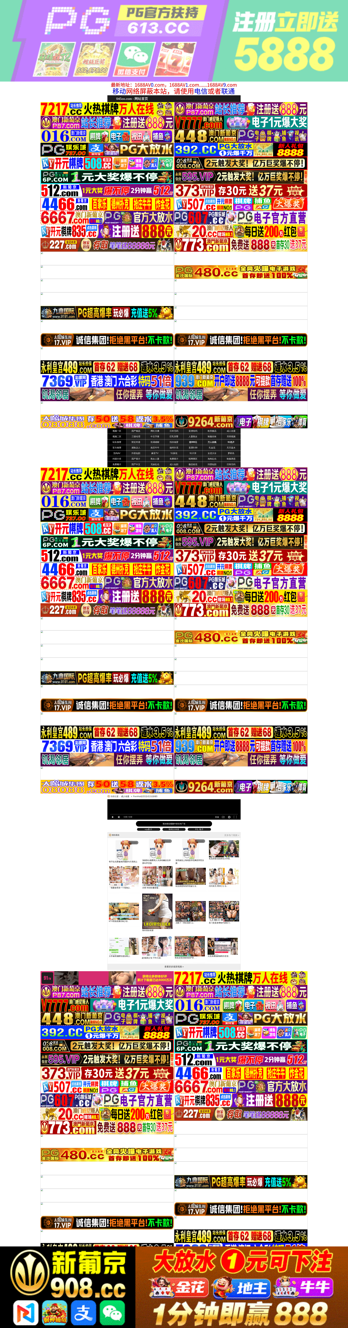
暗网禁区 (193, 459)
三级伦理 (136, 436)
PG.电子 (199, 829)
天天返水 (231, 448)
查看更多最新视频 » (174, 966)
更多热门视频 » (231, 835)
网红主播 (155, 431)
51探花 (174, 453)
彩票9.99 (193, 448)
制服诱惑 (231, 459)
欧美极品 (212, 431)
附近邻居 (136, 442)
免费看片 (117, 464)
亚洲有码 (193, 431)
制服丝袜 (212, 436)
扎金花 (212, 448)
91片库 (193, 453)
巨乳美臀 (174, 436)
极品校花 (193, 464)
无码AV (116, 453)
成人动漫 (231, 431)
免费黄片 (174, 459)
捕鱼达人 (136, 448)
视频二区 (117, 436)
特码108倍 (174, 829)
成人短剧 (174, 464)
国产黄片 (136, 459)
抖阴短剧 (212, 464)
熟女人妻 (155, 459)
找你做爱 (174, 442)
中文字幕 (155, 436)
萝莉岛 (231, 453)
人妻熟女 (193, 436)
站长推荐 (117, 442)
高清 (217, 817)
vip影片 (148, 829)
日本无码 (174, 431)
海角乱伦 (212, 459)
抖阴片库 (117, 459)
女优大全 (212, 453)
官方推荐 (117, 448)
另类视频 (231, 436)
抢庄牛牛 (155, 448)
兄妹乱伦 (155, 464)
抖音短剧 (136, 453)
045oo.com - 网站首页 (132, 98)
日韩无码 (231, 464)
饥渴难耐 (155, 442)
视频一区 (117, 431)
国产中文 (136, 464)
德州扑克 (174, 448)
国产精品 (136, 431)
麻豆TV (155, 453)
